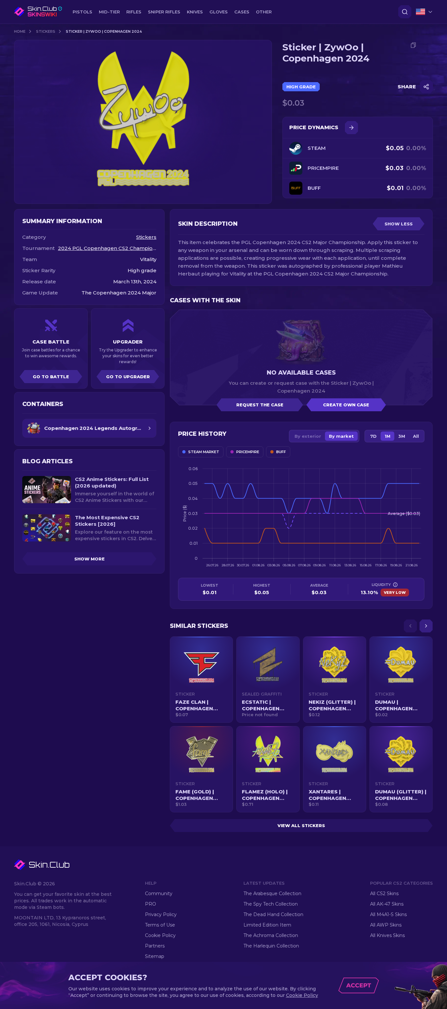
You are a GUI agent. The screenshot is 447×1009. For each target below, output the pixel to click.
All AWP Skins (386, 925)
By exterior (308, 436)
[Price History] (351, 127)
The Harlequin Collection (271, 946)
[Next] (426, 625)
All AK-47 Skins (386, 904)
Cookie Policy (160, 935)
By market (341, 436)
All (416, 436)
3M (401, 436)
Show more (89, 558)
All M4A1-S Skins (388, 914)
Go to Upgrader (128, 376)
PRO (150, 904)
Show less (398, 223)
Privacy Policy (161, 914)
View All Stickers (301, 825)
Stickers (45, 31)
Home (20, 31)
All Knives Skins (387, 935)
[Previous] (410, 625)
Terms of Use (160, 925)
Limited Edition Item (267, 925)
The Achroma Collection (270, 935)
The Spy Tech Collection (270, 904)
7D (373, 436)
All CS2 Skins (384, 893)
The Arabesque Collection (272, 893)
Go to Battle (51, 376)
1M (387, 436)
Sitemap (154, 956)
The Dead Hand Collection (273, 914)
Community (158, 893)
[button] (201, 679)
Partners (155, 946)
